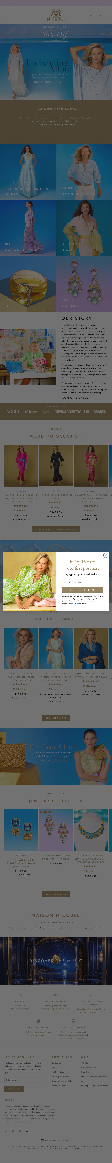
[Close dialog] (105, 555)
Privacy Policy (75, 603)
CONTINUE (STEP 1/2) (82, 589)
